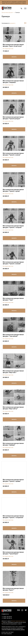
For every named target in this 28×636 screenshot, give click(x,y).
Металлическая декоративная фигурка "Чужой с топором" (13, 226)
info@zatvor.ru (5, 614)
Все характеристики (8, 48)
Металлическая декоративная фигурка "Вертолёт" (13, 371)
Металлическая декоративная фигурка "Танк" (13, 299)
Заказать (14, 56)
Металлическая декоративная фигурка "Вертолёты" (13, 408)
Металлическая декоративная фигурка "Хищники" (13, 81)
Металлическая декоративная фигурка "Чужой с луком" (13, 190)
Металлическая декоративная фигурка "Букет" (13, 589)
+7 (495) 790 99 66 (7, 616)
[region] (14, 20)
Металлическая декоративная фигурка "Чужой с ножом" (13, 154)
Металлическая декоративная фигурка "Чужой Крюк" (13, 553)
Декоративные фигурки (7, 12)
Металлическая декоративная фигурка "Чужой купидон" (13, 117)
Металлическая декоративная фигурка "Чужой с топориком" (13, 516)
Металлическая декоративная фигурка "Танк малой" (13, 335)
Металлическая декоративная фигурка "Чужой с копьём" (13, 262)
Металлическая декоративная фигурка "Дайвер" (13, 444)
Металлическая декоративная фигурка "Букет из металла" (13, 45)
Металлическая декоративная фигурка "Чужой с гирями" (13, 480)
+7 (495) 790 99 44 (7, 618)
